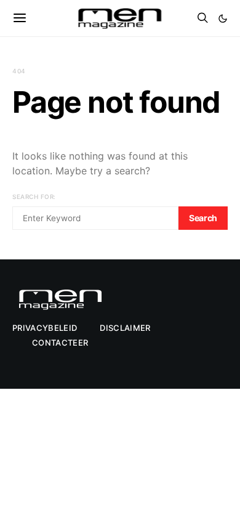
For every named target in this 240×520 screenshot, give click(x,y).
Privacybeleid (44, 328)
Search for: (34, 196)
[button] (223, 18)
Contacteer (60, 342)
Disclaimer (125, 328)
